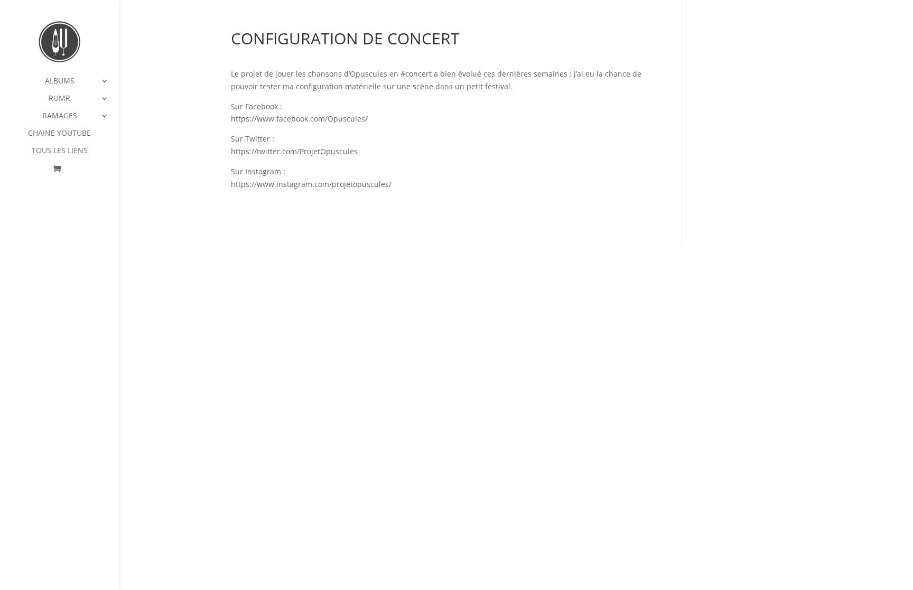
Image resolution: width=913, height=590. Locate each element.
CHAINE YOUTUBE (59, 133)
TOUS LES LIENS (60, 151)
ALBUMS (59, 81)
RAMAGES (59, 116)
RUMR (59, 99)
